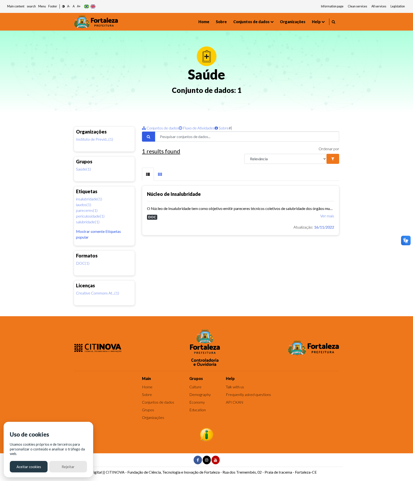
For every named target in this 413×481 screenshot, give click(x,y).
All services (378, 6)
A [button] (74, 6)
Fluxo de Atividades (198, 128)
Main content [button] (15, 6)
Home (203, 21)
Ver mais (327, 216)
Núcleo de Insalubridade (174, 194)
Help (316, 21)
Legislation (398, 6)
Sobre (221, 21)
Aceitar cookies (28, 467)
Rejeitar (68, 467)
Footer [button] (52, 6)
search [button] (31, 6)
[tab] (148, 174)
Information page (332, 6)
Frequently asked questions (248, 394)
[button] (63, 6)
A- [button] (68, 6)
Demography (200, 394)
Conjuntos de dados (251, 21)
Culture (195, 387)
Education (197, 409)
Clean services (357, 6)
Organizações (292, 21)
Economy (197, 402)
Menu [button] (42, 6)
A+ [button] (79, 6)
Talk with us (235, 387)
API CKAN (234, 402)
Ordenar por (329, 148)
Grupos (148, 409)
